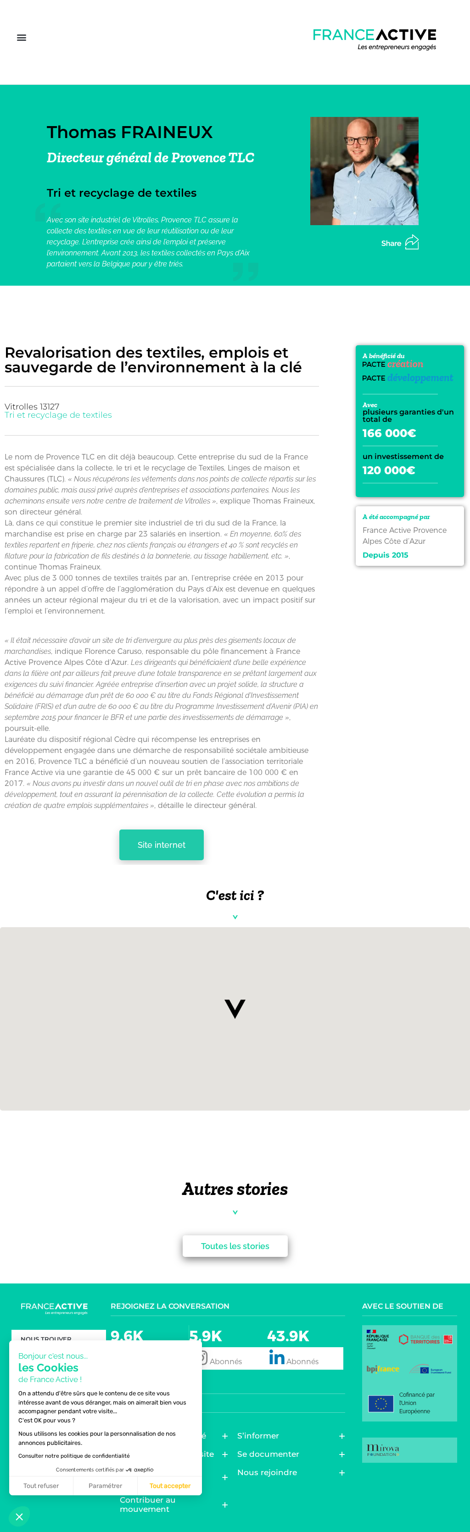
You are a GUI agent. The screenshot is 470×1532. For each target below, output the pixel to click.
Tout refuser (41, 1486)
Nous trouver (46, 1339)
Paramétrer (105, 1486)
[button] (21, 37)
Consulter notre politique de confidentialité (74, 1456)
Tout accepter (170, 1486)
